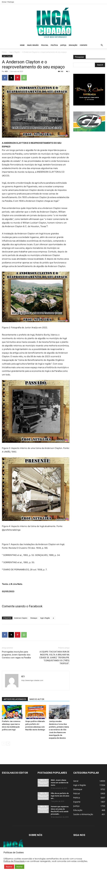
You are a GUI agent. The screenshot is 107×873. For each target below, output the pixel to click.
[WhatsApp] (24, 77)
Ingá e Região (33, 45)
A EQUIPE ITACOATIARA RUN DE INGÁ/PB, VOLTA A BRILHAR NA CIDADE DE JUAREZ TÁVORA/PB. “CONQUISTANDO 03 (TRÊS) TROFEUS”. (54, 658)
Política (54, 45)
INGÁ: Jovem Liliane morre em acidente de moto (59, 782)
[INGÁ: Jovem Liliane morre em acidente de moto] (43, 783)
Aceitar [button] (19, 866)
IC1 (6, 71)
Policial (44, 45)
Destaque (33, 618)
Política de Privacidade (14, 861)
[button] (101, 45)
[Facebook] (5, 77)
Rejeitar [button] (9, 866)
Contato (83, 45)
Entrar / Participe (8, 2)
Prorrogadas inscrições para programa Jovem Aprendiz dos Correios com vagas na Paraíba (16, 655)
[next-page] (8, 743)
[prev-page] (3, 743)
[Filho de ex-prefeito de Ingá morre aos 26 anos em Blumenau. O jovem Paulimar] (43, 796)
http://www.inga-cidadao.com (32, 680)
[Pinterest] (17, 77)
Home (22, 45)
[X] (11, 77)
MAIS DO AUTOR (37, 699)
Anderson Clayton (20, 618)
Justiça (63, 45)
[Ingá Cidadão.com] (53, 23)
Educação (73, 45)
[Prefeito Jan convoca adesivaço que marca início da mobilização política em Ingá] (12, 712)
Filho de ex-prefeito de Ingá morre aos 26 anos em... (60, 795)
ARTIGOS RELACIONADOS (15, 699)
